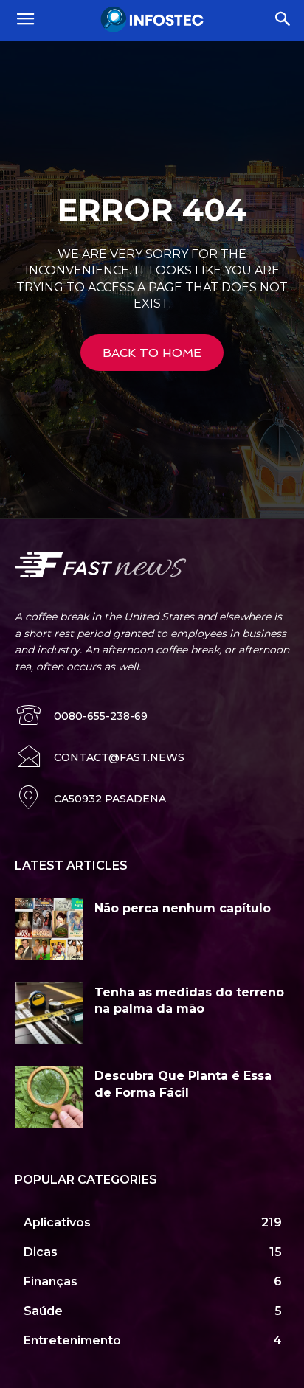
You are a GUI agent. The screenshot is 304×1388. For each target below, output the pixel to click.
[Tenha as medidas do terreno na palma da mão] (49, 1013)
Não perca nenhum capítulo (182, 908)
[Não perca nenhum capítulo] (49, 929)
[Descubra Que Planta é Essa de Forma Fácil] (49, 1097)
